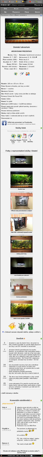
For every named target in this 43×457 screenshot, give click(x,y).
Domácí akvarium (20, 15)
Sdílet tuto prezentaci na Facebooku (19, 122)
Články (26, 8)
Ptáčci (19, 2)
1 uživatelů (30, 66)
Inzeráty (37, 8)
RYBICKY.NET (5, 5)
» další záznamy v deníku (9, 393)
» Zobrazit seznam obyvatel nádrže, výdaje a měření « (22, 332)
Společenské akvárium (33, 55)
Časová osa (24, 140)
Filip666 (4, 428)
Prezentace (16, 12)
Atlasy (16, 8)
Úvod (5, 8)
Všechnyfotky (13, 141)
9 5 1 (25, 329)
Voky (11, 15)
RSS (17, 455)
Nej (5, 12)
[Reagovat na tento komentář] (6, 407)
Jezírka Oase (21, 452)
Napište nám (28, 455)
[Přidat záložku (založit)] (1, 456)
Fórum (27, 12)
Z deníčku (30, 140)
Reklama (22, 455)
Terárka (39, 2)
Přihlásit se (38, 5)
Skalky (33, 2)
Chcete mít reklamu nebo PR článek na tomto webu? (21, 451)
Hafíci (5, 2)
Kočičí (12, 2)
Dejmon (4, 443)
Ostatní (37, 12)
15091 (10, 59)
